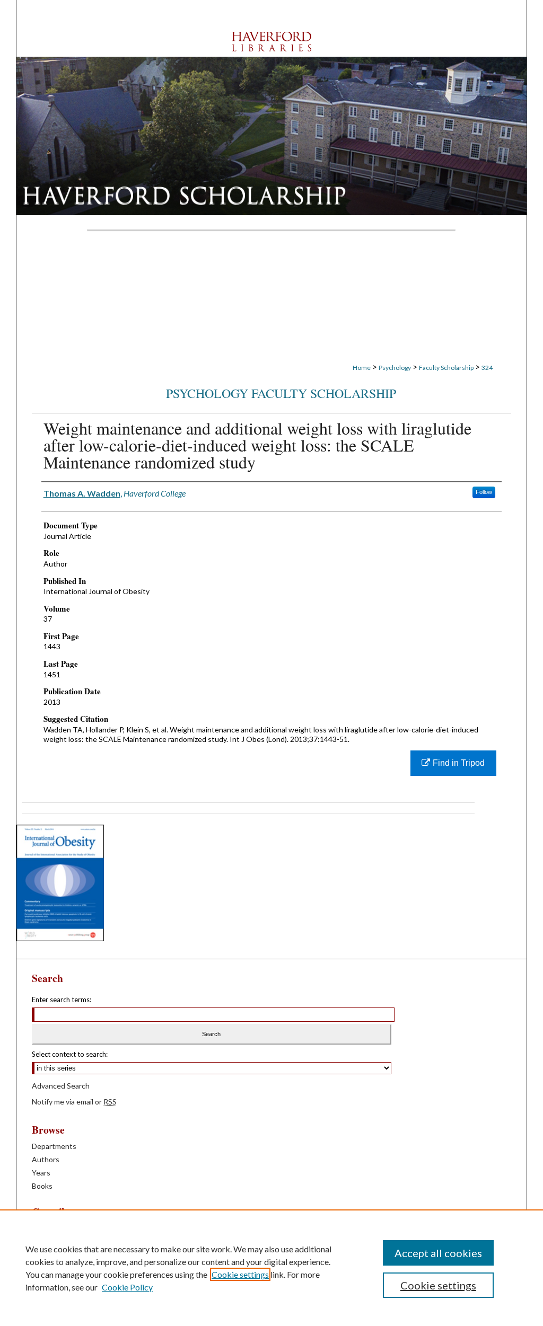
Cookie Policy (127, 1287)
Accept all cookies (438, 1253)
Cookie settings (240, 1274)
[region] (271, 1267)
